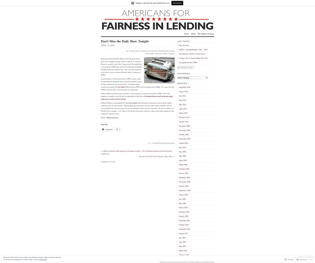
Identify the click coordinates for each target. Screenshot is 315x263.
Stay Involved (184, 45)
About (193, 34)
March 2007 (183, 250)
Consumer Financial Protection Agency (163, 143)
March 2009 (183, 164)
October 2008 (184, 186)
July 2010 (182, 96)
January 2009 (183, 173)
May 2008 (182, 203)
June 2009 (182, 152)
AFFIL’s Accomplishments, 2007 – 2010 (193, 49)
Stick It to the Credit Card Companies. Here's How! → (157, 156)
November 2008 (184, 182)
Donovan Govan (112, 117)
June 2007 (182, 242)
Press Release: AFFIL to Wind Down (192, 54)
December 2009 (184, 126)
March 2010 (183, 113)
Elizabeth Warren (164, 51)
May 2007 (182, 246)
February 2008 (184, 212)
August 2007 (183, 233)
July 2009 (182, 147)
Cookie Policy (43, 259)
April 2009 (183, 160)
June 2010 (182, 100)
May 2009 (182, 156)
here (158, 87)
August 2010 (183, 91)
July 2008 (182, 199)
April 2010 (183, 109)
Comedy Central (134, 51)
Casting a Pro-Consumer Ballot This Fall (193, 58)
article (131, 103)
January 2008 (183, 216)
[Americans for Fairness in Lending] (157, 19)
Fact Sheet (121, 87)
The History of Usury (205, 34)
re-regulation (171, 54)
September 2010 (184, 87)
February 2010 (184, 117)
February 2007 (184, 255)
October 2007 (184, 225)
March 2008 (183, 207)
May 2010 (182, 104)
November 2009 (184, 130)
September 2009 (184, 139)
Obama (164, 54)
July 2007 (182, 237)
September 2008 (184, 190)
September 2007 (184, 229)
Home (186, 34)
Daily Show (154, 51)
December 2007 (184, 220)
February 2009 (184, 169)
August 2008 (183, 195)
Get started (177, 3)
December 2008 (184, 177)
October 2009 (184, 134)
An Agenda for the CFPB (188, 62)
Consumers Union (145, 51)
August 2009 (183, 143)
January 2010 (183, 121)
